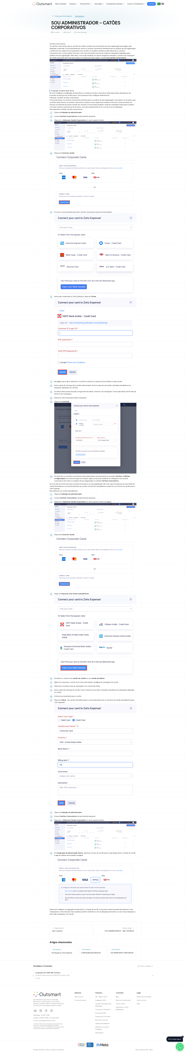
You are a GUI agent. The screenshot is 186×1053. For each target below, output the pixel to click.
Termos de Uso (141, 1000)
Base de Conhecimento (123, 1000)
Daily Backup (99, 1033)
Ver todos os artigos (144, 966)
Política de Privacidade (144, 997)
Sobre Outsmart (60, 4)
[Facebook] (46, 1011)
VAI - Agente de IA (101, 997)
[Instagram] (41, 1011)
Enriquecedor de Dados (102, 1016)
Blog (117, 997)
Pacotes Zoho (85, 4)
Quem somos (79, 997)
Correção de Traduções (102, 1009)
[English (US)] (162, 4)
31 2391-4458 (45, 1015)
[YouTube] (51, 1011)
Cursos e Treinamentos (135, 4)
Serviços (72, 4)
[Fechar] (182, 1037)
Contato (151, 4)
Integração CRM (100, 1000)
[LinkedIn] (35, 1011)
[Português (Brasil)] (159, 4)
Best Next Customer (101, 1020)
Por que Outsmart (80, 1000)
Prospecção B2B (100, 1013)
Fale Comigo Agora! (174, 1039)
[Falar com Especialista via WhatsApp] (180, 1047)
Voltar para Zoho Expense (63, 16)
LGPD (138, 1004)
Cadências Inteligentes (102, 1023)
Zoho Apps (98, 4)
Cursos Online (120, 1004)
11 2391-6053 (55, 1018)
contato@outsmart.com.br (47, 1020)
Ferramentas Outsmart (115, 4)
